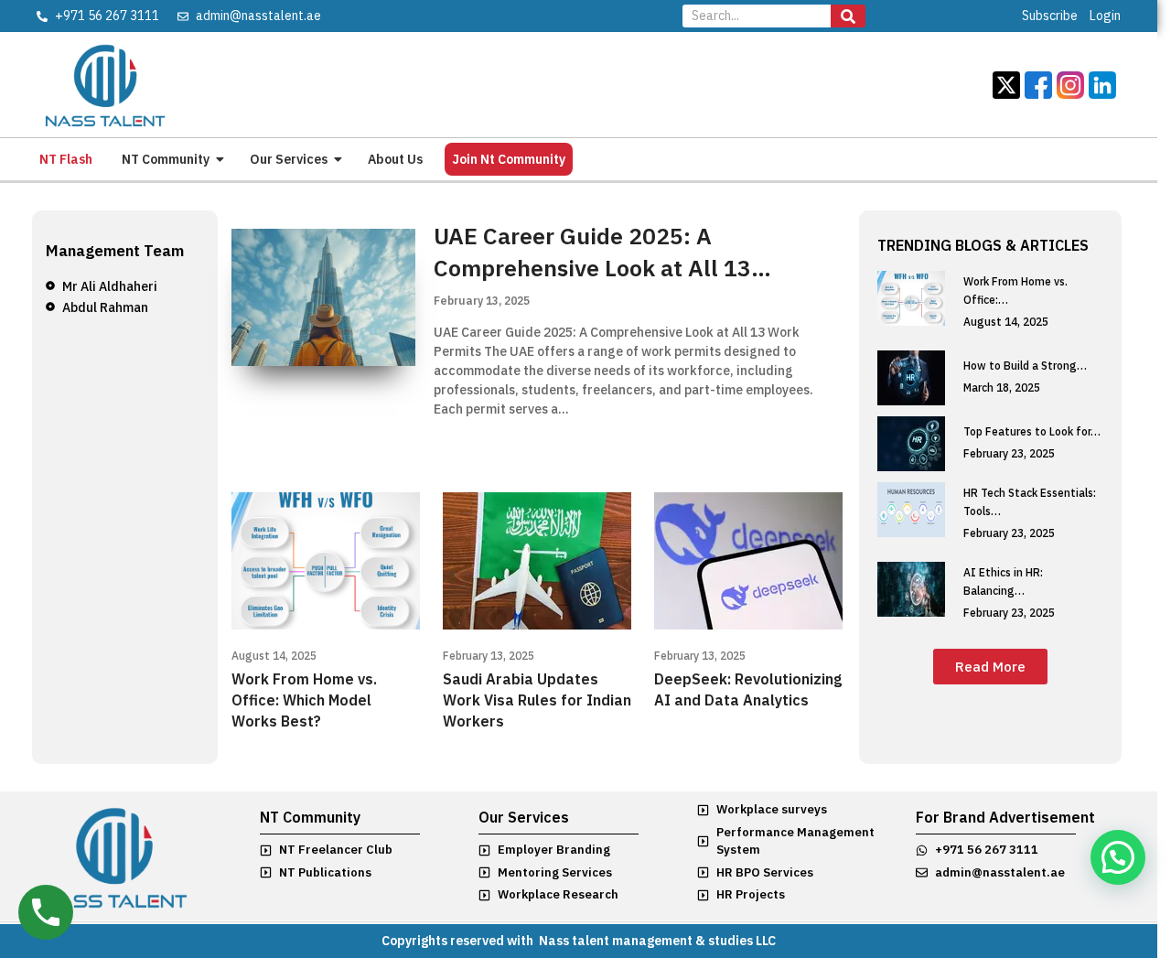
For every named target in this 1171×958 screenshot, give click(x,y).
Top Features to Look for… (1032, 431)
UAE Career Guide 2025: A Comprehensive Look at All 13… (602, 252)
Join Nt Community (508, 159)
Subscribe (1050, 15)
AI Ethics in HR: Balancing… (1003, 581)
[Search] (848, 16)
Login (1105, 15)
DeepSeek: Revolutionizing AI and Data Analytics (748, 689)
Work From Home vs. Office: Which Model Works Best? (304, 700)
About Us (395, 159)
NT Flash (65, 159)
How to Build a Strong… (1025, 365)
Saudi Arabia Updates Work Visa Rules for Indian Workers (537, 700)
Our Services (289, 159)
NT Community (165, 159)
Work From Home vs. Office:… (1015, 290)
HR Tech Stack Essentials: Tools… (1029, 502)
